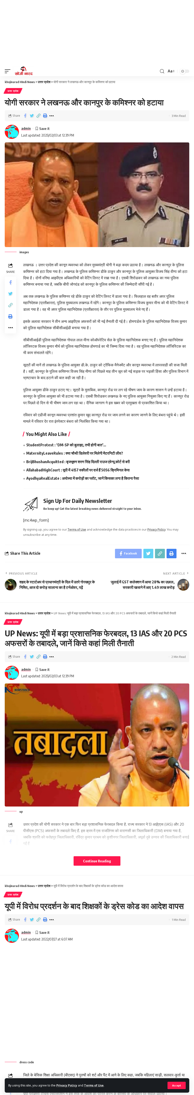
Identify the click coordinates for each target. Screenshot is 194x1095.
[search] (162, 71)
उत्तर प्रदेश (13, 90)
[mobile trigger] (9, 71)
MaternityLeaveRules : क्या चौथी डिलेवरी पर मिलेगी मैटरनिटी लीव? (74, 453)
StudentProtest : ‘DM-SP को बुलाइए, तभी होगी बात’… (66, 445)
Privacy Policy (66, 1085)
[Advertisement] (97, 33)
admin (26, 128)
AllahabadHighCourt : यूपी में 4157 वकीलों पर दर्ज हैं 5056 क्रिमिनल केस (78, 470)
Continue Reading (97, 861)
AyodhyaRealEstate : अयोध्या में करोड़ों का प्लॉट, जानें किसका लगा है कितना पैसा (82, 478)
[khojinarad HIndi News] (23, 71)
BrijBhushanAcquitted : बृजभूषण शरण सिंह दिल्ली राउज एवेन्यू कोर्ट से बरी (78, 461)
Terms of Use (94, 1085)
